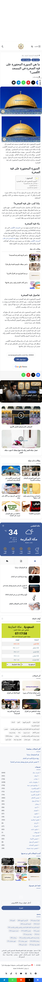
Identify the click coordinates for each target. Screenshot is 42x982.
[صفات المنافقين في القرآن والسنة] (31, 704)
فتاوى (36, 813)
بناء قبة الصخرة (33, 185)
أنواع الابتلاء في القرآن (13, 693)
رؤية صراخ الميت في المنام (19, 576)
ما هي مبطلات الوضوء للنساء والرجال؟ (16, 264)
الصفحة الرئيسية (34, 55)
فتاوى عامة (34, 829)
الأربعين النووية (26, 722)
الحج (19, 722)
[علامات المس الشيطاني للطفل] (34, 606)
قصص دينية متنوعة (32, 848)
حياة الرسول (35, 801)
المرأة (36, 826)
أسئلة (36, 776)
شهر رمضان (36, 739)
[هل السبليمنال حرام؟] (34, 570)
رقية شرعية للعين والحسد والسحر (30, 736)
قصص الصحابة (33, 845)
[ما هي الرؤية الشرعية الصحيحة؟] (34, 257)
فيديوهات (36, 832)
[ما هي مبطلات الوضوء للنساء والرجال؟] (34, 267)
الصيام (36, 810)
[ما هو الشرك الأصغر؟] (8, 877)
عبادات (36, 779)
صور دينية (36, 817)
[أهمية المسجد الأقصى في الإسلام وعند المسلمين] (11, 471)
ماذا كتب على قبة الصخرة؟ (30, 183)
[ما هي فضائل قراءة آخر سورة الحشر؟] (31, 686)
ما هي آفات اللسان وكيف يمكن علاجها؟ (16, 282)
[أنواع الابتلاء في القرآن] (11, 686)
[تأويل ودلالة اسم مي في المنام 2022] (34, 597)
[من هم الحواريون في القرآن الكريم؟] (34, 276)
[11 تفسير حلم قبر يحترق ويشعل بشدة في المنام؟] (34, 588)
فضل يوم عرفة (17, 739)
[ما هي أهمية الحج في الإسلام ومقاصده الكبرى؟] (31, 471)
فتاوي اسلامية (35, 820)
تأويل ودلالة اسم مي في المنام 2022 (16, 594)
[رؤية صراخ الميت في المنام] (34, 579)
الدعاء (13, 722)
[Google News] (21, 367)
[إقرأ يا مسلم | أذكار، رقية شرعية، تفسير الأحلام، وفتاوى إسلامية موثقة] (21, 46)
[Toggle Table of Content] (36, 178)
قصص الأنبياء (34, 839)
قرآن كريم (8, 739)
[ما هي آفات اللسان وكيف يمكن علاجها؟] (34, 285)
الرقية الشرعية (35, 725)
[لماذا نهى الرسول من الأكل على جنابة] (11, 488)
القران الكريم (35, 794)
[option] (21, 391)
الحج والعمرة (35, 788)
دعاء (19, 732)
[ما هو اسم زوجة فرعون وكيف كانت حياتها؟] (31, 488)
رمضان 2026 (9, 736)
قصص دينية (36, 835)
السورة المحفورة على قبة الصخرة (27, 181)
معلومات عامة (26, 60)
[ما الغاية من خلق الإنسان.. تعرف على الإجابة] (11, 506)
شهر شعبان (27, 739)
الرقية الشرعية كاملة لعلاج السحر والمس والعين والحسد (24, 729)
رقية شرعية (12, 732)
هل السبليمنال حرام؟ (21, 567)
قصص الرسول (33, 842)
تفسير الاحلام (35, 798)
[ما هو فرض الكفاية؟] (31, 506)
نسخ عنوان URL (21, 359)
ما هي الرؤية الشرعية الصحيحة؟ (18, 255)
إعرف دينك (25, 55)
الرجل (36, 823)
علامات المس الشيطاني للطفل (18, 603)
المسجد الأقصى (15, 228)
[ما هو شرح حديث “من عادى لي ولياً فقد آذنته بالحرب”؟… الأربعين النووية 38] (34, 861)
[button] (40, 83)
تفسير (6, 729)
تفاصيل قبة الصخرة (32, 187)
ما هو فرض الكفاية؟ (34, 513)
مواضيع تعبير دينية (32, 785)
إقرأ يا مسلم (36, 722)
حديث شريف (26, 732)
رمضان (17, 736)
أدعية (36, 807)
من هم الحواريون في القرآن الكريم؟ (17, 273)
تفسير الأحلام (36, 732)
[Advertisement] (21, 21)
